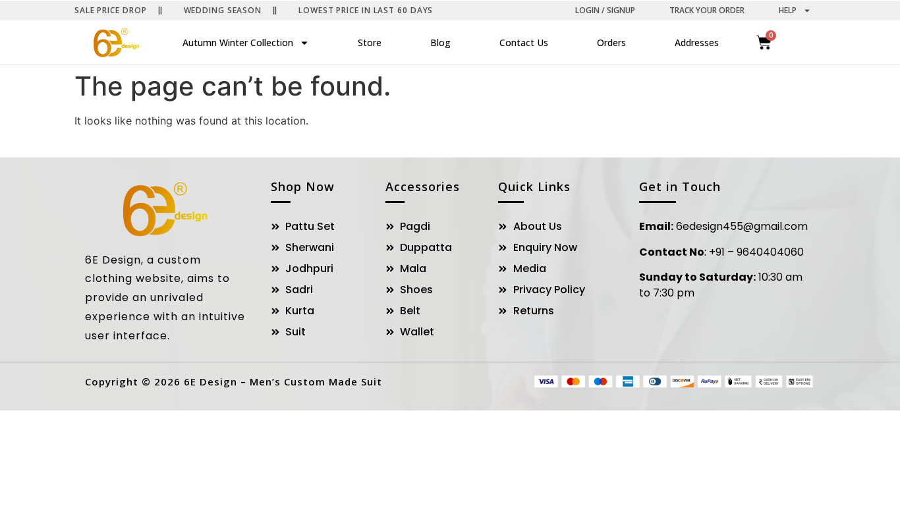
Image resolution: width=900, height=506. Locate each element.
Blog (440, 42)
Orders (611, 42)
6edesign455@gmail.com (742, 226)
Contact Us (523, 42)
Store (369, 42)
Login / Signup (605, 10)
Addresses (697, 42)
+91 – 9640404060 (756, 252)
